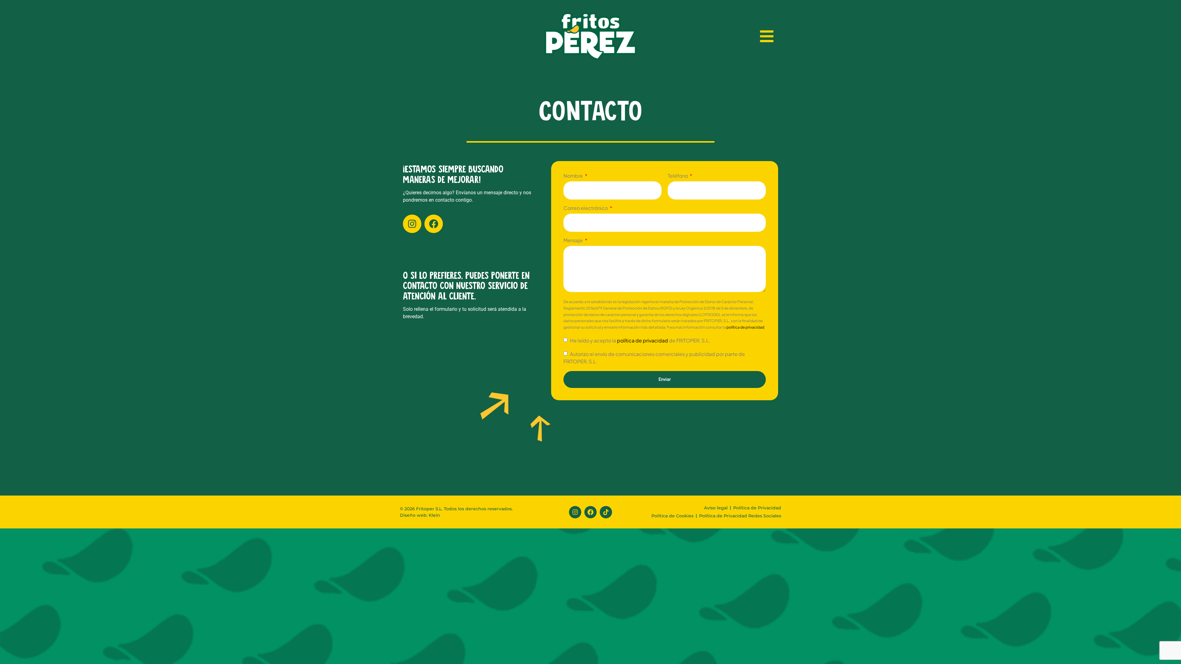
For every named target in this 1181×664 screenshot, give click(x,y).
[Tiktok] (606, 512)
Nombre (573, 176)
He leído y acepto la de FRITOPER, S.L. (639, 340)
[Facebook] (433, 224)
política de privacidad (745, 327)
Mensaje (573, 240)
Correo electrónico (586, 208)
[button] (766, 36)
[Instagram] (412, 224)
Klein (433, 515)
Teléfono (678, 176)
